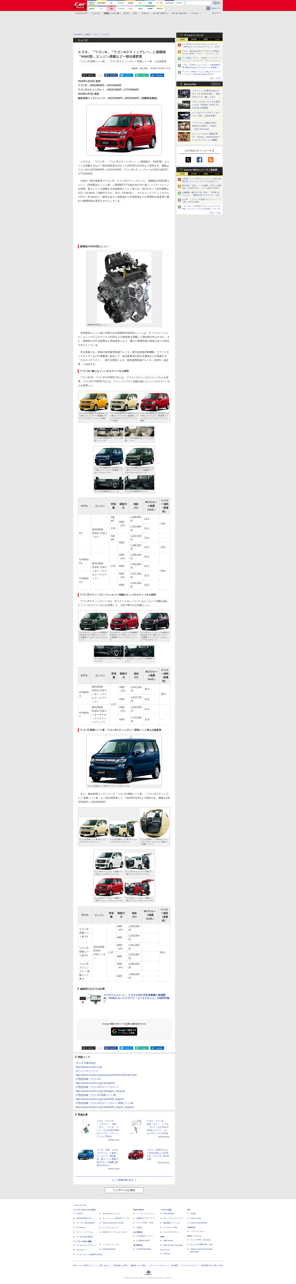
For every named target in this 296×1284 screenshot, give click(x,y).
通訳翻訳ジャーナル (171, 1223)
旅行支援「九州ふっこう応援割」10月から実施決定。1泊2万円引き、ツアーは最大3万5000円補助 (201, 188)
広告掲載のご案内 (120, 1265)
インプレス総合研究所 (85, 1223)
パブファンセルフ (197, 1231)
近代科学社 (138, 1245)
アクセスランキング (193, 35)
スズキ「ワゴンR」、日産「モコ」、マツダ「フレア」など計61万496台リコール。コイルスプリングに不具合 (158, 1127)
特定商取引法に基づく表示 (212, 1265)
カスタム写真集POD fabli (201, 1244)
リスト (99, 75)
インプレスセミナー (111, 1227)
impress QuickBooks (199, 1223)
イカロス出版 (165, 1210)
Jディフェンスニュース (173, 1218)
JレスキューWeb (170, 1227)
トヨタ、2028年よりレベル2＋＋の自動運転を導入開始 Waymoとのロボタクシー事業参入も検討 (201, 67)
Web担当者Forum (83, 1218)
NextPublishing (109, 1249)
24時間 (194, 39)
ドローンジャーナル (84, 1232)
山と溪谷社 (138, 1232)
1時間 (182, 39)
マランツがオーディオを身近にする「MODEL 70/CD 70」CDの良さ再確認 (206, 104)
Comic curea (195, 1218)
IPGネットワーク (194, 1236)
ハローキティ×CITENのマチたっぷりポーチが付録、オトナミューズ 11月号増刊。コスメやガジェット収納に (202, 209)
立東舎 (139, 1227)
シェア (113, 75)
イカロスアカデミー (171, 1232)
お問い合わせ (103, 1265)
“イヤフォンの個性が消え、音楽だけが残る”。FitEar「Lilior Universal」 (205, 126)
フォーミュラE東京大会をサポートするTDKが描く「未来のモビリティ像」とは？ (206, 93)
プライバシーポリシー (158, 1265)
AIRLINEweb (168, 1213)
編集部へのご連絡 (138, 1265)
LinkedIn (159, 75)
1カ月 (217, 39)
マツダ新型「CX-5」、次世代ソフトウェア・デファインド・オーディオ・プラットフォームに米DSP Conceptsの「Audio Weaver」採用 (202, 60)
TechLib (166, 1254)
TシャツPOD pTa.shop (200, 1240)
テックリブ (165, 1250)
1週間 (205, 39)
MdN (162, 1237)
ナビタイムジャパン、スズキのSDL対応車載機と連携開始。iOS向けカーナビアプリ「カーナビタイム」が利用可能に (136, 998)
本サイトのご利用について (84, 1265)
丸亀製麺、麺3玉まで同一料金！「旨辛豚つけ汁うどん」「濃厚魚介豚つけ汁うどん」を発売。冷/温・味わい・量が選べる (201, 195)
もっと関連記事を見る (122, 1180)
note (144, 75)
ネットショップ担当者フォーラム (116, 1218)
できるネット (81, 1250)
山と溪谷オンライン (144, 1236)
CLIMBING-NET (143, 1241)
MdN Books (168, 1241)
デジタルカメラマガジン (86, 1245)
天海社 (193, 1213)
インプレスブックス (111, 1244)
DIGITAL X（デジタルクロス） (115, 1232)
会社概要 (174, 1265)
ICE (188, 1210)
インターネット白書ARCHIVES (89, 1254)
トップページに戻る (124, 1190)
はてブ (128, 75)
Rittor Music (138, 1210)
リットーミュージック (145, 1213)
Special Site (190, 84)
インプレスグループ (189, 1265)
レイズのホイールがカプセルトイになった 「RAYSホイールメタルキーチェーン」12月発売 (201, 47)
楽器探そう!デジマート (145, 1218)
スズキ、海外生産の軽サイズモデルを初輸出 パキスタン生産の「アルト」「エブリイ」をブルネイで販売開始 (201, 53)
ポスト (90, 75)
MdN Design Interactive (173, 1245)
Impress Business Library (113, 1223)
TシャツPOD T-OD (144, 1223)
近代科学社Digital (143, 1249)
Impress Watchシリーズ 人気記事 (200, 169)
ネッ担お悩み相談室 (84, 1237)
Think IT (79, 1213)
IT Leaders (80, 1227)
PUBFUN (191, 1227)
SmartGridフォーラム (111, 1213)
